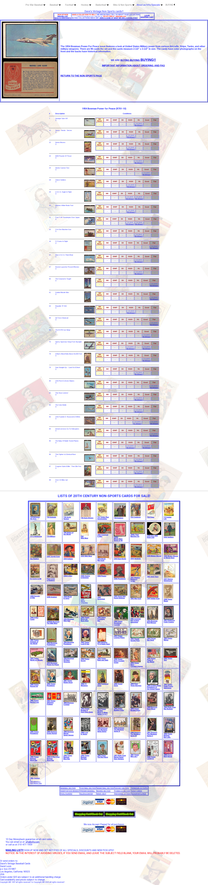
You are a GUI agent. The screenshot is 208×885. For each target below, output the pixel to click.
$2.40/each (154, 248)
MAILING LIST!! (14, 850)
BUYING (169, 5)
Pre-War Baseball (34, 5)
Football (69, 5)
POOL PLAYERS (66, 794)
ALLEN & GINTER (86, 794)
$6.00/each (138, 125)
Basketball (101, 5)
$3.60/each (154, 285)
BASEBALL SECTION (68, 788)
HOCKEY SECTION (122, 788)
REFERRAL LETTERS (123, 794)
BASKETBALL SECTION (105, 788)
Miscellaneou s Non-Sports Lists (36, 782)
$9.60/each (131, 137)
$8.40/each (139, 198)
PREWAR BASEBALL (87, 791)
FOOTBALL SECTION (88, 788)
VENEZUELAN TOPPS (140, 788)
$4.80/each (146, 174)
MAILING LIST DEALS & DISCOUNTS (62, 17)
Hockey (85, 5)
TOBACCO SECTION (122, 791)
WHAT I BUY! (101, 794)
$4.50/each (154, 423)
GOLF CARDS (137, 791)
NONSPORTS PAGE (139, 794)
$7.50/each (137, 423)
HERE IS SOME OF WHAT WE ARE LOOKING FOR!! (119, 18)
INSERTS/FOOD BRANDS (70, 791)
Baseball (54, 5)
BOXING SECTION (103, 791)
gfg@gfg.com (32, 842)
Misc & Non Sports (122, 5)
